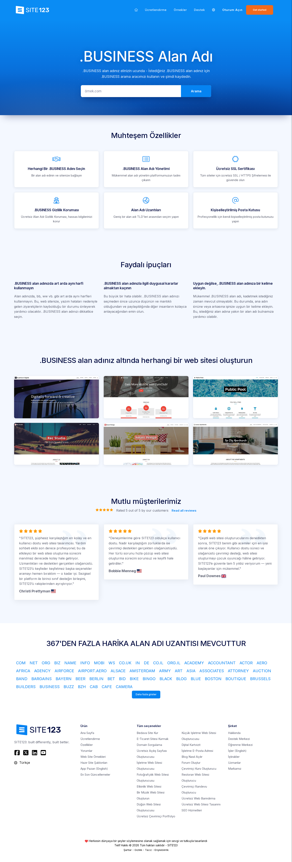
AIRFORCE (64, 670)
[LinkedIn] (35, 753)
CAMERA (124, 686)
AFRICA (23, 670)
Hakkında (234, 733)
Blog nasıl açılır (192, 757)
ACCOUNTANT (222, 662)
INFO (85, 662)
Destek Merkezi (239, 739)
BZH (82, 686)
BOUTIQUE (235, 678)
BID (122, 678)
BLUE (196, 678)
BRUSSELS (260, 678)
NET (34, 662)
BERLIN (96, 678)
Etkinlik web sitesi (149, 786)
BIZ (57, 662)
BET (111, 678)
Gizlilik (138, 849)
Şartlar (128, 849)
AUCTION (262, 670)
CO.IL (158, 662)
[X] (26, 753)
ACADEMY (194, 662)
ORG (46, 662)
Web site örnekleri (93, 757)
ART (179, 670)
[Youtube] (43, 753)
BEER (80, 678)
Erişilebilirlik (162, 849)
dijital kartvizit (191, 745)
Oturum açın (232, 10)
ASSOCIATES (211, 670)
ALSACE (118, 670)
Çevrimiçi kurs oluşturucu (199, 768)
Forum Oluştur (191, 763)
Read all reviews (184, 510)
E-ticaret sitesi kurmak (152, 739)
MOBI (99, 662)
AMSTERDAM (142, 670)
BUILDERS (26, 686)
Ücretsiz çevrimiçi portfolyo (156, 816)
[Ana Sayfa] (136, 9)
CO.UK (125, 662)
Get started (259, 9)
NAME (70, 662)
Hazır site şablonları (93, 763)
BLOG (181, 678)
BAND (21, 678)
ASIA (191, 670)
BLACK (166, 678)
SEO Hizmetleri (192, 810)
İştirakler (234, 757)
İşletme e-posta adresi (197, 751)
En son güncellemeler (95, 774)
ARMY (165, 670)
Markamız (234, 768)
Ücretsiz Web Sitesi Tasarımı (201, 804)
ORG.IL (173, 662)
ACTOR (246, 662)
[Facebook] (17, 753)
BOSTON (213, 678)
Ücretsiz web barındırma (198, 798)
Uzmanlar (234, 763)
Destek (199, 10)
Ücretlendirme (156, 10)
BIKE (134, 678)
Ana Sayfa (87, 733)
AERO (262, 662)
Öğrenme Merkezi (240, 745)
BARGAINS (41, 678)
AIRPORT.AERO (92, 670)
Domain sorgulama (149, 745)
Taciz (148, 849)
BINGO (149, 678)
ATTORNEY (238, 670)
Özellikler (86, 745)
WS (111, 662)
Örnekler (180, 10)
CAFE (107, 686)
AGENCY (42, 670)
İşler (237, 751)
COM (21, 662)
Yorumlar (86, 751)
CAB (94, 686)
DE (146, 662)
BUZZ (69, 686)
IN (137, 662)
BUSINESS (50, 686)
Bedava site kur (147, 733)
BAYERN (64, 678)
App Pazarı (94, 768)
